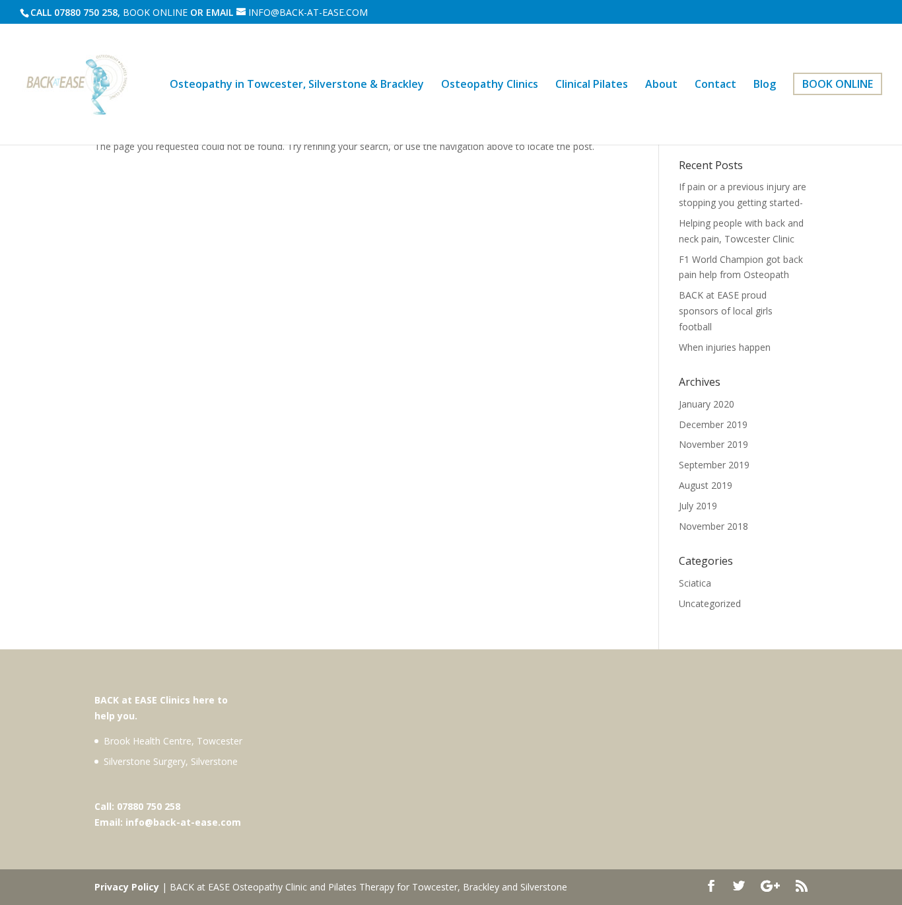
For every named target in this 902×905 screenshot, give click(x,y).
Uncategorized (710, 603)
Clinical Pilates (591, 85)
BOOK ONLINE (155, 12)
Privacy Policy (126, 887)
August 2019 (705, 485)
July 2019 (698, 505)
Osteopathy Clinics (489, 85)
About (661, 85)
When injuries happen (725, 347)
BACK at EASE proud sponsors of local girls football (726, 311)
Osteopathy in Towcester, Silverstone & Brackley (297, 85)
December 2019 (713, 424)
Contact (715, 85)
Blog (764, 85)
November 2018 (713, 526)
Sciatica (695, 583)
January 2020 (706, 404)
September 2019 (714, 464)
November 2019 (713, 444)
